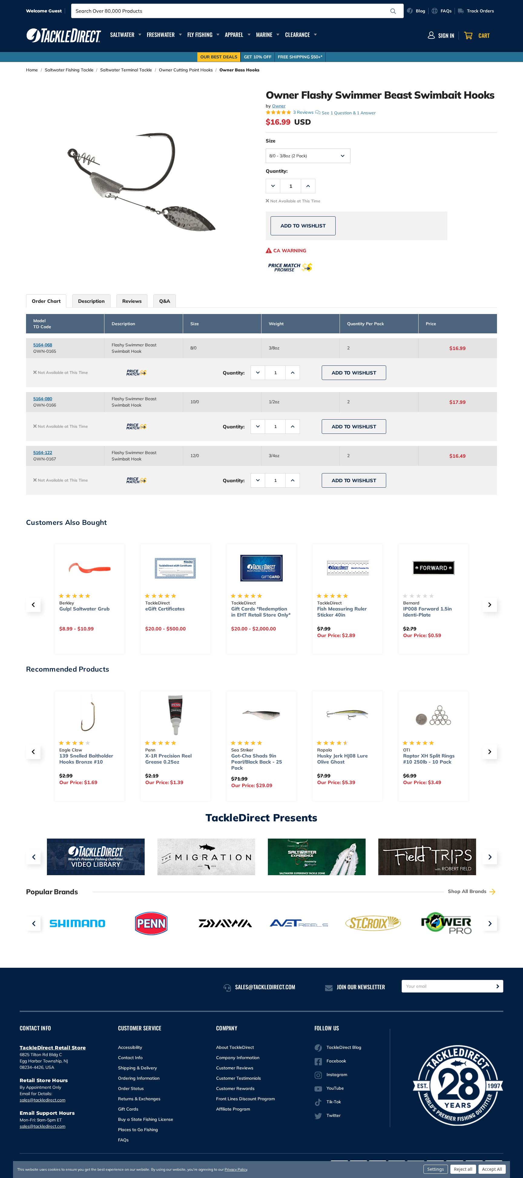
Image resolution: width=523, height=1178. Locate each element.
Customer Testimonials (238, 1078)
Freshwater (161, 34)
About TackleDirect (235, 1047)
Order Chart (46, 301)
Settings (435, 1169)
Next (489, 857)
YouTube (335, 1088)
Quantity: (277, 171)
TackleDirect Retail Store (53, 1048)
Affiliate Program (233, 1109)
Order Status (131, 1088)
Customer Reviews (234, 1068)
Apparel (234, 34)
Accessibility (130, 1047)
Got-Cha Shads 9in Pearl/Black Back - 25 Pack (256, 762)
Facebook (336, 1061)
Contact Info (130, 1057)
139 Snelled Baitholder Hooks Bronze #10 (86, 759)
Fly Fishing (199, 34)
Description (91, 301)
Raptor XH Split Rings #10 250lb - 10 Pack (429, 759)
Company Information (237, 1057)
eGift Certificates (165, 609)
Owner (278, 106)
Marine (264, 34)
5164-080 (42, 398)
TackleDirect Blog (344, 1047)
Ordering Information (139, 1078)
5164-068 (42, 345)
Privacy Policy (236, 1169)
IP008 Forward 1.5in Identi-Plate (427, 612)
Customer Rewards (235, 1088)
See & (349, 112)
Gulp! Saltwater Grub (84, 609)
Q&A (164, 301)
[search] (393, 11)
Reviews (132, 301)
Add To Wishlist (303, 226)
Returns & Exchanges (139, 1098)
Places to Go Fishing (138, 1129)
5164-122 (42, 452)
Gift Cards (128, 1109)
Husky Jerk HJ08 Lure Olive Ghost (342, 759)
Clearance (297, 34)
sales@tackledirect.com (42, 1100)
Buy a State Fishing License (145, 1119)
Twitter (333, 1115)
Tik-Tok (334, 1101)
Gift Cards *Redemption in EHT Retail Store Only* (261, 612)
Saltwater (122, 34)
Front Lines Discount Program (245, 1098)
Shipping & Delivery (137, 1068)
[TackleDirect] (64, 35)
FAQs (123, 1140)
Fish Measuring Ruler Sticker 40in (342, 612)
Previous (33, 857)
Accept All (492, 1169)
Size (270, 141)
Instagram (337, 1074)
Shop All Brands (468, 891)
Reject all (463, 1169)
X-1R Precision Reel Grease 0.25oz (168, 759)
